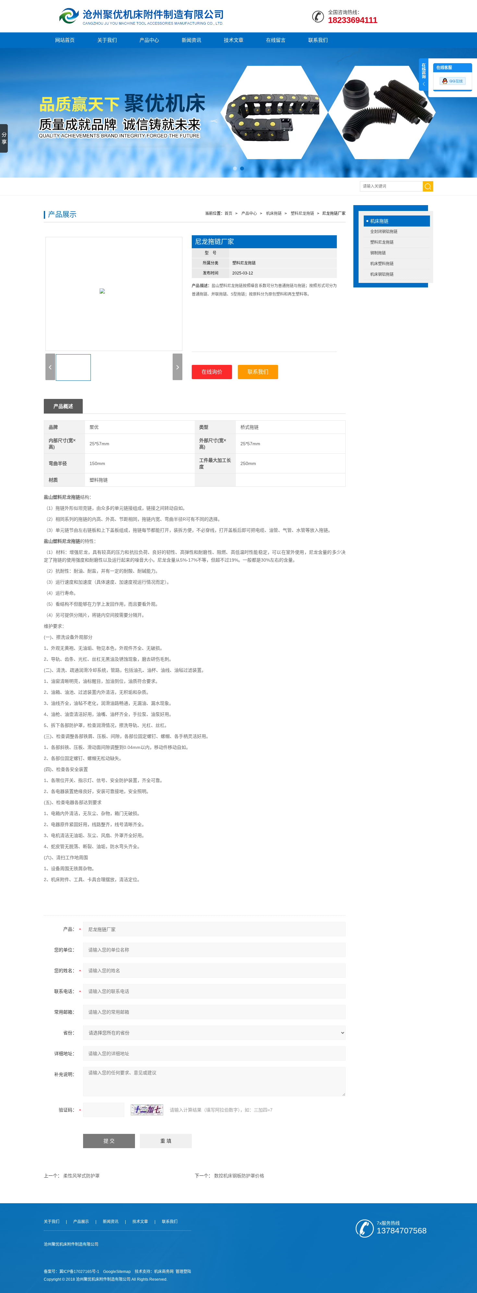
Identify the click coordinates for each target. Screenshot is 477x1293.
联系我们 (318, 40)
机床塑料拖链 (382, 264)
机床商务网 (164, 1271)
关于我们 (107, 40)
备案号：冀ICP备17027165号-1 (71, 1271)
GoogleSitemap (117, 1271)
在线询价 (212, 372)
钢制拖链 (378, 253)
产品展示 (81, 1221)
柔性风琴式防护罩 (81, 1175)
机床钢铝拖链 (382, 274)
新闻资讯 (191, 40)
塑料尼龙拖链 (382, 242)
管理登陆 (183, 1271)
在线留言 (276, 40)
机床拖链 (379, 221)
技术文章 (233, 40)
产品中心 (149, 40)
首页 (228, 213)
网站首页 (65, 40)
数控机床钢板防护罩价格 (239, 1175)
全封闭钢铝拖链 (384, 231)
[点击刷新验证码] (147, 1109)
